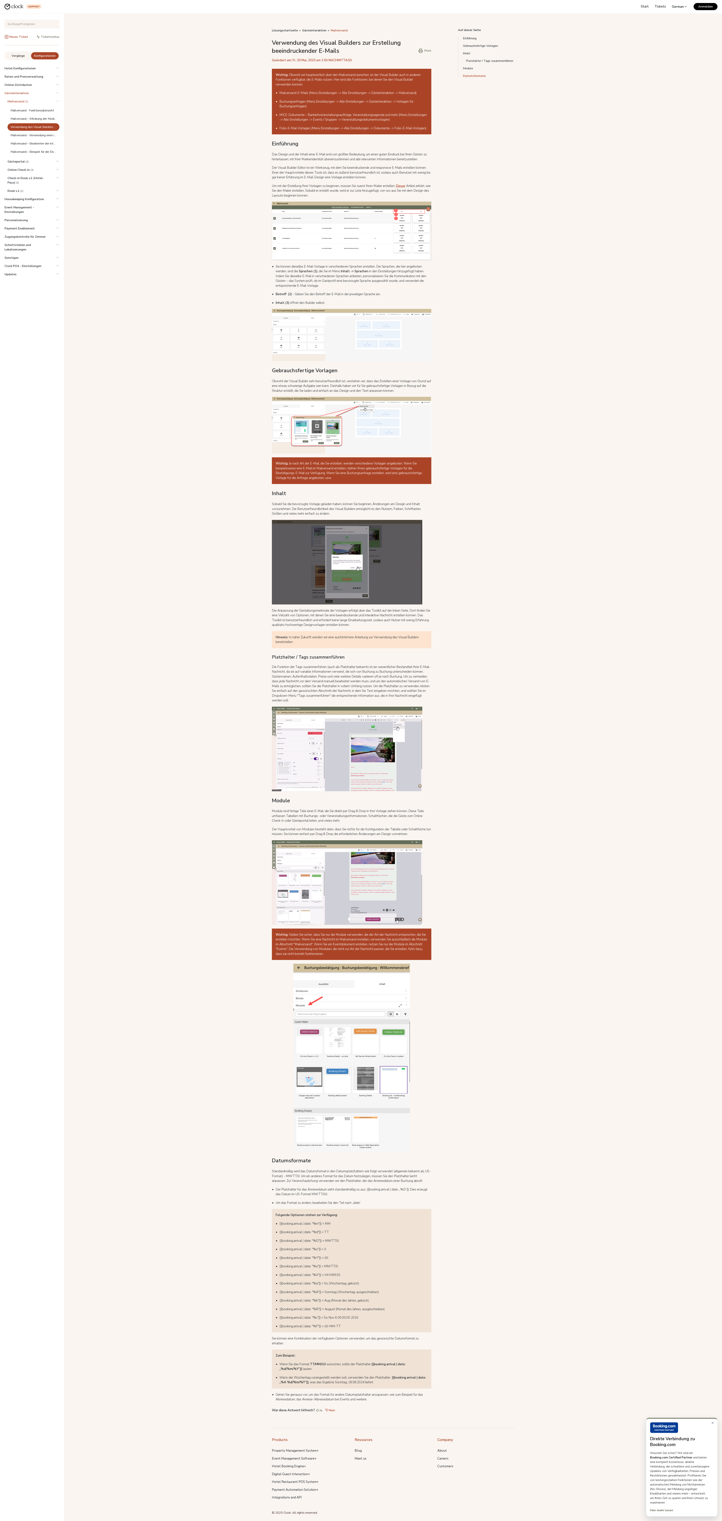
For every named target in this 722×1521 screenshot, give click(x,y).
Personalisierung (16, 220)
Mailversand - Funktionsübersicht (32, 110)
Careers (442, 1458)
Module (468, 68)
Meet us (360, 1458)
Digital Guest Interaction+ (291, 1474)
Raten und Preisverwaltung (24, 77)
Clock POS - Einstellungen (23, 266)
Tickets (660, 6)
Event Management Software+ (294, 1458)
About (442, 1450)
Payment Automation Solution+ (295, 1490)
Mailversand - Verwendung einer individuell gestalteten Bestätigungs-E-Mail (35, 135)
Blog (358, 1450)
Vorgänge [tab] (18, 56)
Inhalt (466, 53)
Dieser (400, 186)
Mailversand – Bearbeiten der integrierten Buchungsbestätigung (35, 143)
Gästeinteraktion (17, 93)
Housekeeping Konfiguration (24, 199)
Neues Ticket (18, 37)
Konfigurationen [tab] (45, 56)
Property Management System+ (295, 1450)
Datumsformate (474, 76)
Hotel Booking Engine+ (289, 1466)
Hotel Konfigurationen (20, 68)
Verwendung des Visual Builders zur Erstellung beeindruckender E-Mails (35, 127)
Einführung (469, 38)
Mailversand (339, 30)
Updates (11, 274)
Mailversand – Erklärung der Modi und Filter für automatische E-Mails (35, 119)
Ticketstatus (50, 37)
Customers (445, 1466)
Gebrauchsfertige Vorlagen (480, 46)
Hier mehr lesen (661, 1510)
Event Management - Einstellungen (19, 209)
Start (645, 6)
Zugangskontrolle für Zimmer (25, 237)
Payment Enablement (20, 228)
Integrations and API (287, 1497)
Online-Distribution (18, 85)
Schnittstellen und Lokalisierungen (18, 247)
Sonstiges (12, 258)
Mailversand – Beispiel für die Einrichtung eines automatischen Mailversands (35, 152)
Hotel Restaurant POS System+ (295, 1482)
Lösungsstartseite (285, 30)
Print (427, 51)
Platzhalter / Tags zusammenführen (489, 61)
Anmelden (705, 7)
